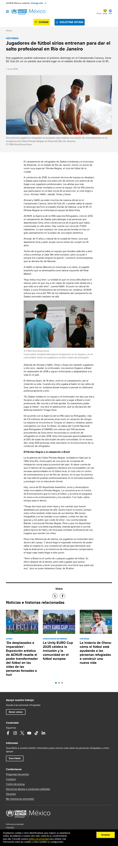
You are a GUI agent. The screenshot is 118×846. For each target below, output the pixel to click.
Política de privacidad (15, 824)
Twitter (22, 733)
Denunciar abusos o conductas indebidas (28, 789)
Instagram (15, 733)
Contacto (11, 779)
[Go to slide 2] (59, 683)
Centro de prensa (15, 784)
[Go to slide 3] (62, 683)
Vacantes (11, 794)
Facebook (8, 733)
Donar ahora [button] (16, 712)
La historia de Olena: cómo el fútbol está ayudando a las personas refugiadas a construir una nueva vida (96, 652)
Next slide (109, 621)
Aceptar (105, 835)
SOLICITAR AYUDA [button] (71, 22)
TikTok (36, 733)
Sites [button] (110, 13)
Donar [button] (105, 13)
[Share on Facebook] (62, 596)
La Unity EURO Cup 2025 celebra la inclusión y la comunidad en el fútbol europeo (58, 650)
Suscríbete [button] (15, 758)
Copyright (10, 827)
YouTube (29, 733)
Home (9, 30)
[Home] (21, 12)
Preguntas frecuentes (17, 774)
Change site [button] (37, 3)
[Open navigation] (7, 12)
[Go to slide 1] (56, 683)
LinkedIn (43, 733)
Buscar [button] (99, 13)
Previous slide (9, 621)
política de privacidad (39, 839)
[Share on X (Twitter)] (54, 596)
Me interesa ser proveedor (20, 799)
